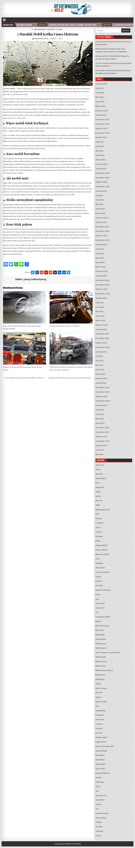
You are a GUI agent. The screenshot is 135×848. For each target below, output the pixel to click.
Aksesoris (99, 465)
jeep (97, 599)
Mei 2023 (99, 258)
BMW (97, 505)
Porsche (99, 728)
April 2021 (99, 370)
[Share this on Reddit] (50, 272)
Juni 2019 (99, 450)
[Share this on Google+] (42, 272)
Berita (98, 496)
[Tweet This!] (33, 272)
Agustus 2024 (101, 191)
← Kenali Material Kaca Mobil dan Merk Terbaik (23, 378)
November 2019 (102, 432)
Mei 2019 (99, 454)
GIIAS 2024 (100, 568)
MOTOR (98, 693)
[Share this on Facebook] (37, 272)
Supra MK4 (100, 769)
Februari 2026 (101, 111)
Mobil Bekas (100, 639)
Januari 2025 (101, 169)
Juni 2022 (99, 307)
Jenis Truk (100, 603)
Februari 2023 (101, 271)
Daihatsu (99, 536)
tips (97, 791)
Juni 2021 (99, 361)
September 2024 (102, 186)
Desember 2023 (102, 227)
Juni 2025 (99, 146)
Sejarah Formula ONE (104, 746)
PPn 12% (98, 733)
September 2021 (102, 347)
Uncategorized (101, 813)
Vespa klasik (100, 818)
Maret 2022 (100, 320)
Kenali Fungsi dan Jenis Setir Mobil (64, 326)
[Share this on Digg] (59, 272)
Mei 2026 (99, 97)
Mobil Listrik (100, 661)
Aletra (98, 470)
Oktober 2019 (101, 437)
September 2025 (102, 133)
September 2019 (102, 441)
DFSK (97, 541)
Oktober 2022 (101, 289)
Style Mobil (100, 764)
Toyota (98, 804)
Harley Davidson (102, 572)
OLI (96, 706)
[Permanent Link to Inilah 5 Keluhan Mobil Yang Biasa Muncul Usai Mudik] (24, 348)
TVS (97, 809)
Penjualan (99, 715)
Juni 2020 (99, 414)
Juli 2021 (99, 356)
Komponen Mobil (39, 29)
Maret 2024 (100, 213)
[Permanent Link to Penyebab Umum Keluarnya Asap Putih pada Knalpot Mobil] (24, 307)
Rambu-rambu (101, 737)
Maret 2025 (100, 160)
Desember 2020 (102, 387)
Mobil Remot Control (104, 670)
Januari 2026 (101, 115)
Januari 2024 (101, 222)
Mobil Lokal (100, 666)
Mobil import (101, 648)
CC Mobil (99, 523)
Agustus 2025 (101, 137)
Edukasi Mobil (101, 545)
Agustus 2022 (101, 298)
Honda (98, 577)
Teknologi (99, 782)
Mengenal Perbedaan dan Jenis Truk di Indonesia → (71, 378)
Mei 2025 (99, 151)
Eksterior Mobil (102, 554)
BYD (97, 514)
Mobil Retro (100, 675)
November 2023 (102, 231)
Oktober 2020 (101, 396)
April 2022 (100, 316)
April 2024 (99, 209)
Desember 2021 (102, 334)
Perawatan (50, 29)
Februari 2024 (101, 218)
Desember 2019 (102, 428)
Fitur (97, 559)
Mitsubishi (99, 635)
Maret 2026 (100, 106)
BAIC (97, 483)
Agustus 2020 (101, 405)
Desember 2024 (102, 173)
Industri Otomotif (102, 590)
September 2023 (102, 240)
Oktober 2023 (101, 236)
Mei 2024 (99, 204)
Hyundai (99, 586)
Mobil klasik (100, 657)
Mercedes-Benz (102, 626)
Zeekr (98, 836)
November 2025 (102, 124)
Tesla (97, 786)
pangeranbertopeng (41, 38)
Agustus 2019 (101, 445)
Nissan (98, 697)
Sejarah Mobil (101, 751)
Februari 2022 (101, 325)
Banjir (98, 492)
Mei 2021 (99, 365)
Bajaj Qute (99, 487)
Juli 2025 (99, 142)
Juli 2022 (99, 303)
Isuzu (97, 595)
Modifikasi (99, 679)
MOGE (98, 684)
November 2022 (102, 285)
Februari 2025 (101, 164)
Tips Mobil (58, 29)
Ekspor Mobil (101, 550)
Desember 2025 (102, 120)
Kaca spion (100, 608)
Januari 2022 (101, 329)
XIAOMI (98, 827)
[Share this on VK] (55, 272)
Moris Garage (101, 688)
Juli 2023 (99, 249)
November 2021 (102, 338)
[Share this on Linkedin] (64, 272)
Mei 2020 (99, 419)
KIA (97, 612)
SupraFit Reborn (102, 773)
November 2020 (102, 392)
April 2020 (100, 423)
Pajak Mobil (100, 711)
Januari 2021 (100, 383)
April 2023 (100, 262)
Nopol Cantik (101, 702)
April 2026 (100, 102)
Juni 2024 (99, 200)
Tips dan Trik (101, 795)
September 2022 (102, 294)
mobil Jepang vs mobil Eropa (107, 653)
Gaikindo (99, 563)
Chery (98, 528)
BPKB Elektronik (102, 510)
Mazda (98, 621)
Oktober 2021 (101, 343)
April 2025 (100, 155)
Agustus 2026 (101, 84)
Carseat (98, 519)
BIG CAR (98, 501)
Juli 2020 (99, 410)
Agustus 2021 (101, 352)
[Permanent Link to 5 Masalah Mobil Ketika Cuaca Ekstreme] (48, 63)
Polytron (99, 724)
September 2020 (102, 401)
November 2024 (102, 178)
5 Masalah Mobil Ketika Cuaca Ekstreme (47, 34)
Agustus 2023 (101, 244)
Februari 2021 (101, 378)
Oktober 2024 (101, 182)
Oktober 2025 (101, 128)
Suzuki (98, 778)
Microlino (99, 630)
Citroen (98, 532)
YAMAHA (99, 831)
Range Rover (100, 742)
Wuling (98, 822)
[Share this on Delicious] (68, 272)
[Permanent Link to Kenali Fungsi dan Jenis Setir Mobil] (71, 307)
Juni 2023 (99, 253)
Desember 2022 (102, 280)
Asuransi (99, 474)
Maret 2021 (100, 374)
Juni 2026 (99, 93)
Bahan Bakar (100, 478)
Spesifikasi (100, 760)
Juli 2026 (99, 88)
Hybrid (98, 581)
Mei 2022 (99, 311)
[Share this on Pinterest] (46, 272)
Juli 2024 (99, 195)
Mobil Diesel (100, 644)
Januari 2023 (101, 276)
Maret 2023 (100, 267)
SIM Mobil (99, 755)
